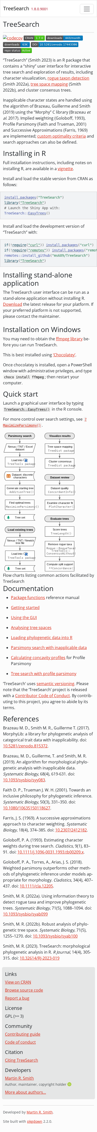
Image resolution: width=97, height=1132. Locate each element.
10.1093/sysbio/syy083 (24, 780)
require (19, 245)
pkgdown (34, 1121)
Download (12, 304)
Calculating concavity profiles (38, 657)
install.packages (20, 197)
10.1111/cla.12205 (36, 886)
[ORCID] (69, 1084)
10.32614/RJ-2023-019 (39, 958)
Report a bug (17, 998)
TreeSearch (16, 8)
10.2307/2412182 (71, 830)
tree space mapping (49, 84)
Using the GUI (24, 617)
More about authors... (25, 1092)
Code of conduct (20, 1042)
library (11, 203)
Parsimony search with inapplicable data (49, 647)
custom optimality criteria (61, 136)
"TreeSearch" (32, 203)
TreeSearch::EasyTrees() (27, 409)
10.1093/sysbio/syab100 (55, 936)
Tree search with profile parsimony (43, 673)
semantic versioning (55, 683)
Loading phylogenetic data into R (41, 637)
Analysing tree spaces (31, 627)
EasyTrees (37, 213)
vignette (65, 168)
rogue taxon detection (68, 78)
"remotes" (37, 250)
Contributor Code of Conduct (42, 695)
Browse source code (24, 990)
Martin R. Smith (19, 1078)
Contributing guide (22, 1034)
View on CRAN (18, 982)
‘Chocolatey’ (64, 355)
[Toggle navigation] (87, 9)
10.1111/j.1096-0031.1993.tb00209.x (50, 852)
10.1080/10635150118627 (26, 808)
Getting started (25, 607)
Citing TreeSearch (21, 1060)
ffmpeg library (69, 339)
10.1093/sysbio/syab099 (25, 914)
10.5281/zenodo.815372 (25, 746)
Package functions (28, 597)
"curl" (34, 245)
